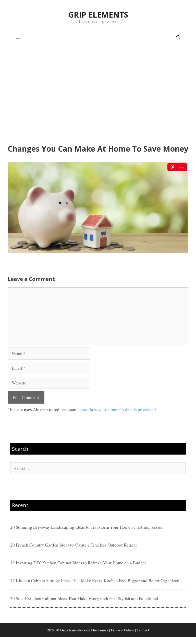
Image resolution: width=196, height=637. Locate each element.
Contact (143, 629)
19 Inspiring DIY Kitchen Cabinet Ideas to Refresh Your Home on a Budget (78, 563)
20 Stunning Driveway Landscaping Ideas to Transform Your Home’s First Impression (87, 527)
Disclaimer (99, 629)
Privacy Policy (122, 629)
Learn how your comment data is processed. (117, 410)
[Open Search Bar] (178, 37)
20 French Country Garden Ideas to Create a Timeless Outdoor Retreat (73, 545)
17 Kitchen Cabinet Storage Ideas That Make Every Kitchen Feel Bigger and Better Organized (94, 580)
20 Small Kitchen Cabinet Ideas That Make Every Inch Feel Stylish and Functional (84, 598)
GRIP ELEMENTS (98, 14)
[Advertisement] (98, 95)
